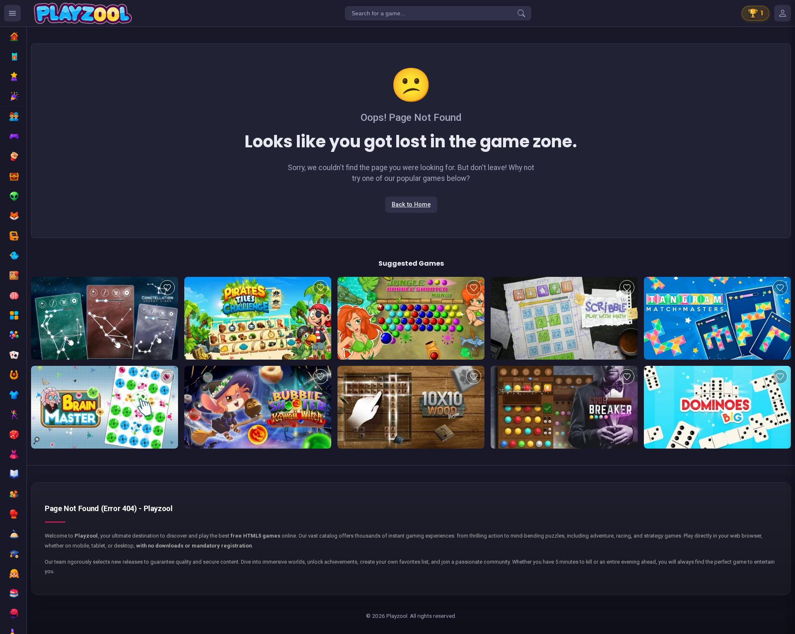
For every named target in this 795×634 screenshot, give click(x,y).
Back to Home (411, 204)
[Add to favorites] (167, 287)
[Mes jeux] (782, 13)
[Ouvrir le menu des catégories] (12, 13)
